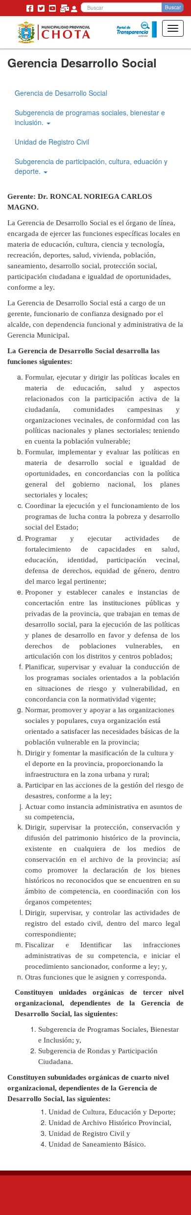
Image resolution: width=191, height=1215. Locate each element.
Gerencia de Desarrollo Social (61, 93)
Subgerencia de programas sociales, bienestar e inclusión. (90, 117)
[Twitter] (42, 7)
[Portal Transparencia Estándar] (136, 29)
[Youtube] (53, 7)
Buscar (173, 7)
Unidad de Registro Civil (52, 142)
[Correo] (65, 7)
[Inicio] (53, 32)
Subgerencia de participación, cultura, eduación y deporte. (91, 166)
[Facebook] (30, 7)
